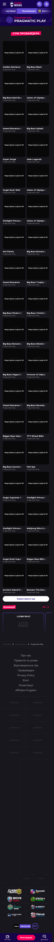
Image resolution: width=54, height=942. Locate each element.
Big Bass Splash (35, 125)
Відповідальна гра (26, 648)
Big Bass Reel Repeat (14, 96)
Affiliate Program (26, 672)
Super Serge (9, 155)
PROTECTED (25, 909)
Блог (26, 663)
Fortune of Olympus (37, 364)
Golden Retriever (12, 66)
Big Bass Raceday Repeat (40, 394)
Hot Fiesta (8, 245)
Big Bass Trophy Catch (39, 274)
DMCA (16, 909)
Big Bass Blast (34, 66)
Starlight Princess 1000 (39, 483)
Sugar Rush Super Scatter (16, 542)
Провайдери (29, 11)
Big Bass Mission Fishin (39, 334)
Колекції (47, 11)
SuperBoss (7, 627)
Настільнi (10, 11)
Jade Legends (34, 155)
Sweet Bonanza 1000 (14, 394)
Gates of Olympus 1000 (39, 215)
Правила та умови (26, 643)
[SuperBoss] (16, 4)
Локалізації (26, 667)
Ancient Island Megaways (16, 572)
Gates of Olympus (36, 185)
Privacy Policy (26, 658)
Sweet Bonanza (11, 274)
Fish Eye (31, 453)
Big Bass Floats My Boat (15, 304)
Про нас (26, 638)
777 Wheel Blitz (35, 423)
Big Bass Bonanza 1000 (39, 245)
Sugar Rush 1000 (11, 185)
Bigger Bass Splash (13, 423)
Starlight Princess (12, 513)
